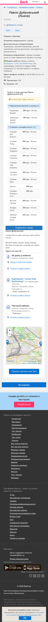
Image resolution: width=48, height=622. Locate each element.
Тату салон (16, 437)
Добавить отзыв (14, 25)
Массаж (14, 472)
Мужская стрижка (18, 450)
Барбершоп (16, 434)
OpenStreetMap (32, 363)
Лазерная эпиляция (19, 465)
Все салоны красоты (19, 444)
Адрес (17, 30)
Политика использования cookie (23, 513)
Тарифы (13, 501)
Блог (12, 520)
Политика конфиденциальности (22, 504)
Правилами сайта (35, 615)
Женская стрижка (18, 453)
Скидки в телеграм (17, 538)
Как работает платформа (20, 498)
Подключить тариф (24, 228)
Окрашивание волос (19, 456)
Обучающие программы (19, 526)
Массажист (16, 422)
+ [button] (9, 330)
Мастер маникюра (19, 428)
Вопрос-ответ (15, 516)
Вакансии (13, 529)
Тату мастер (17, 431)
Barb (24, 2)
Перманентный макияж (20, 459)
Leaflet (23, 363)
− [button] (9, 334)
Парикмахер (17, 425)
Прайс (8, 30)
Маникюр (15, 478)
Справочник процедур (19, 523)
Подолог (15, 440)
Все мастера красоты (19, 447)
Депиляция (15, 468)
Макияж (14, 462)
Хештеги (13, 532)
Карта (12, 535)
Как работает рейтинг (18, 510)
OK (25, 618)
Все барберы (24, 385)
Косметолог (16, 419)
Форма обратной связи (19, 559)
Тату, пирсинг (16, 475)
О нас (12, 495)
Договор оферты (16, 507)
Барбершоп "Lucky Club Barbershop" (18, 63)
